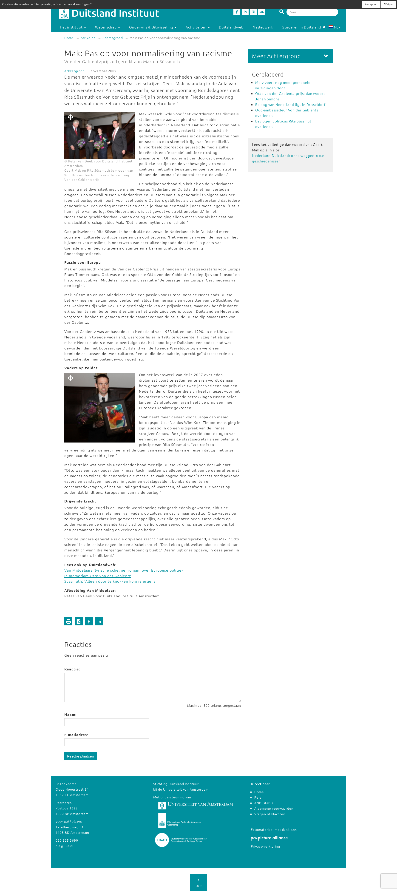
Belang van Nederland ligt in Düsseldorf (290, 104)
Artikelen (88, 37)
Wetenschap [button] (106, 27)
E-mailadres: (76, 734)
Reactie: (72, 668)
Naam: (70, 714)
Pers (257, 797)
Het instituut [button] (72, 27)
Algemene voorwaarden (273, 808)
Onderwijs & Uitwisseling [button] (151, 27)
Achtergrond (112, 37)
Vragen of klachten (269, 814)
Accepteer (371, 4)
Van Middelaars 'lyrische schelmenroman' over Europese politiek (124, 570)
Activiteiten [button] (196, 27)
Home (69, 37)
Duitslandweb (231, 27)
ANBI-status (263, 802)
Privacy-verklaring (265, 846)
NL (336, 27)
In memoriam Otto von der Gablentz (97, 575)
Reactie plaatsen (80, 755)
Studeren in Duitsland (301, 27)
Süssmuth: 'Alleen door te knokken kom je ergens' (110, 581)
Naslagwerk (263, 27)
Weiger (388, 4)
